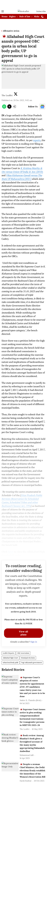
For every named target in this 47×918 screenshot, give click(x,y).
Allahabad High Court (10, 658)
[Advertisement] (23, 4)
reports (37, 140)
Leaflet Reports (8, 653)
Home (5, 16)
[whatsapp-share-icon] (4, 108)
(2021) (22, 177)
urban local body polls (10, 663)
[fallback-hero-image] (10, 680)
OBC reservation (23, 653)
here (10, 551)
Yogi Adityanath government (31, 663)
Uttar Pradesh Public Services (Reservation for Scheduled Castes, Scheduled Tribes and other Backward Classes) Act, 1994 (22, 500)
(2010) (22, 170)
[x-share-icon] (9, 108)
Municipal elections (28, 658)
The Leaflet (7, 95)
